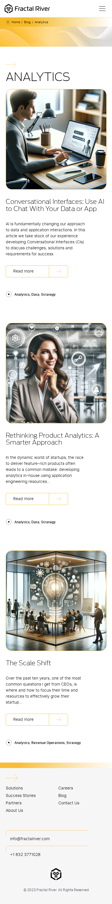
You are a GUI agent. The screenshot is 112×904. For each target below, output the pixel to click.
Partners (14, 803)
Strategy (48, 294)
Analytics (22, 294)
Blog (27, 22)
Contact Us (68, 803)
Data (35, 294)
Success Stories (21, 795)
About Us (14, 810)
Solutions (14, 788)
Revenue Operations (48, 742)
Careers (65, 788)
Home (15, 22)
